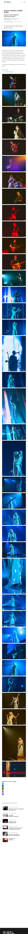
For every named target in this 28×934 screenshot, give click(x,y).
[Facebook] (14, 783)
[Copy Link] (14, 793)
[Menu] (24, 2)
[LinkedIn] (14, 791)
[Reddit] (14, 790)
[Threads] (14, 788)
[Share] (14, 794)
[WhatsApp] (14, 787)
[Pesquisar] (22, 2)
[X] (14, 786)
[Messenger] (14, 784)
